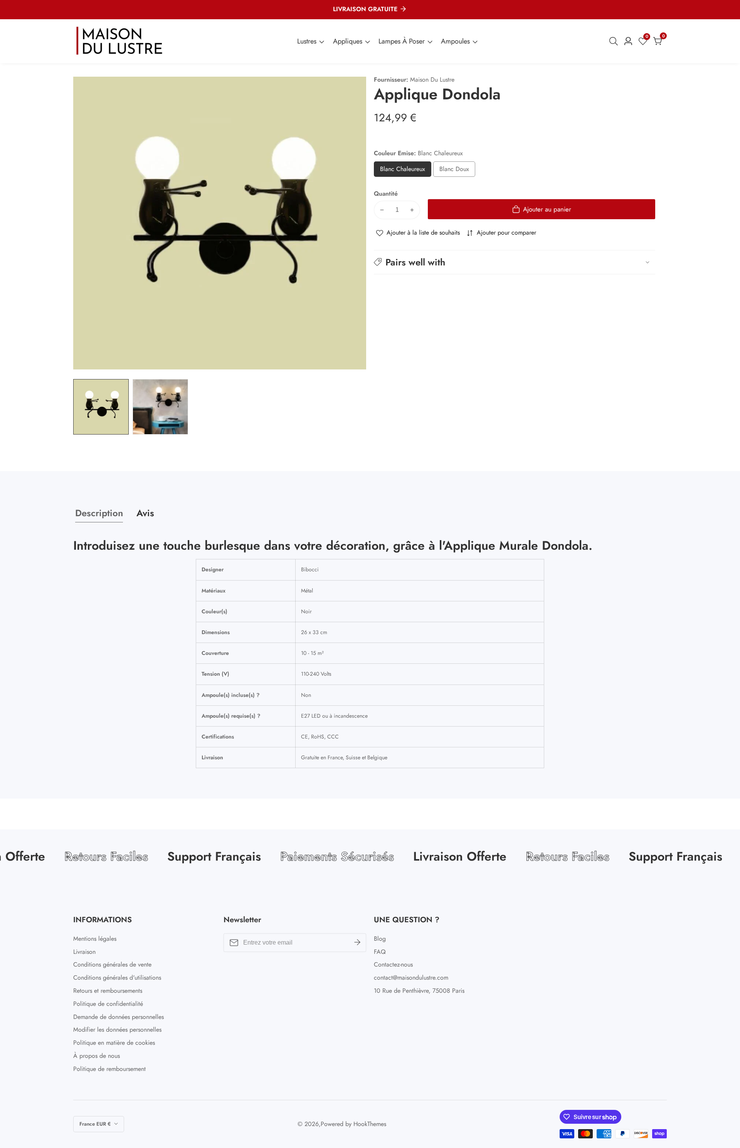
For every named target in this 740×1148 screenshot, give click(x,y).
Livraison (84, 951)
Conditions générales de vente (112, 964)
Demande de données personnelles (118, 1016)
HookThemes (369, 1124)
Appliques (347, 41)
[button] (514, 262)
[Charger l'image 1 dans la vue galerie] (101, 407)
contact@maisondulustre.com (411, 977)
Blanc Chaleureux (405, 170)
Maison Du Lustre (432, 80)
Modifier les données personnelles (117, 1029)
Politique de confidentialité (108, 1003)
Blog (380, 938)
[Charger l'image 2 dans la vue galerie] (160, 407)
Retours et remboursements (107, 990)
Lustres (306, 41)
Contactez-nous (393, 964)
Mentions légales (94, 938)
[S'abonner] (357, 942)
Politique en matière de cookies (114, 1042)
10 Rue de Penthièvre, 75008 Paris (419, 990)
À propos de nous (96, 1055)
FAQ (380, 951)
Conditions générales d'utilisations (117, 977)
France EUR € (95, 1124)
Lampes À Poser (401, 41)
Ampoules (455, 41)
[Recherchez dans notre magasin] (615, 41)
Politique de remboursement (109, 1068)
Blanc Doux (454, 170)
